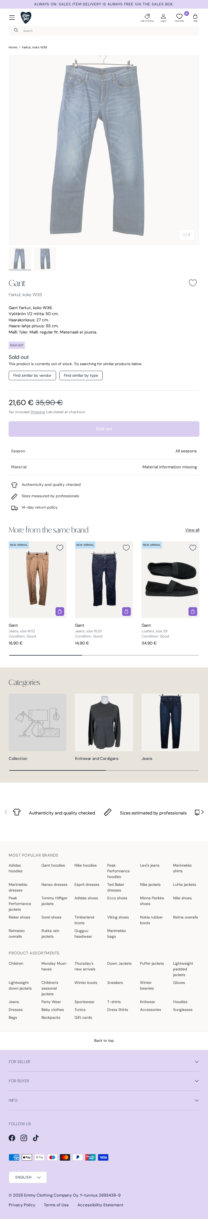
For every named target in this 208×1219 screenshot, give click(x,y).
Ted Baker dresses (115, 887)
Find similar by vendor (32, 375)
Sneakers (115, 982)
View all (192, 530)
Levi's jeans (150, 865)
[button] (195, 17)
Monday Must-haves (54, 966)
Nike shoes (182, 898)
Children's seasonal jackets (49, 988)
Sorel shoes (51, 917)
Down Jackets (119, 963)
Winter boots (85, 982)
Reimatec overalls (17, 933)
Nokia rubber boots (151, 920)
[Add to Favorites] (192, 283)
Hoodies (180, 1001)
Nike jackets (150, 884)
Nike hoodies (85, 865)
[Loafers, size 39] (170, 579)
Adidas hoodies (15, 868)
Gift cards (83, 1017)
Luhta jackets (184, 884)
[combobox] (104, 31)
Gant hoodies (53, 865)
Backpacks (50, 1017)
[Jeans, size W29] (104, 579)
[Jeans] (170, 722)
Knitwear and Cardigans (96, 758)
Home (13, 47)
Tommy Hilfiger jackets (54, 901)
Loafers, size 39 (154, 631)
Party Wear (51, 1001)
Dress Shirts (117, 1009)
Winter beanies (147, 985)
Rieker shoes (19, 917)
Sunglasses (183, 1009)
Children (16, 963)
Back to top (104, 1040)
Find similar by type (81, 375)
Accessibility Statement (100, 1205)
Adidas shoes (86, 898)
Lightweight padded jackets (183, 969)
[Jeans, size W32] (37, 579)
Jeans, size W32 (22, 631)
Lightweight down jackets (20, 985)
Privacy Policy (22, 1205)
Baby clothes (52, 1009)
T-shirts (114, 1001)
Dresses (16, 1009)
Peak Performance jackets (20, 904)
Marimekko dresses (18, 887)
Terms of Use (56, 1205)
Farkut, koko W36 (34, 47)
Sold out (104, 429)
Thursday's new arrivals (84, 966)
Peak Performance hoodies (118, 871)
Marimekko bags (116, 933)
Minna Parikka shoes (152, 901)
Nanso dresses (54, 884)
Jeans (147, 758)
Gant (17, 283)
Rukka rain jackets (50, 933)
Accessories (150, 1009)
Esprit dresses (86, 884)
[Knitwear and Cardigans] (104, 722)
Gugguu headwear (83, 933)
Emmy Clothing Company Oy (51, 1195)
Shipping (38, 412)
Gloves (179, 982)
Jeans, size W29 (88, 631)
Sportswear (84, 1001)
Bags (13, 1017)
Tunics (80, 1009)
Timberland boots (84, 920)
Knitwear (147, 1001)
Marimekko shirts (182, 868)
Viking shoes (118, 917)
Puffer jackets (152, 963)
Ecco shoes (117, 898)
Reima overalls (185, 917)
